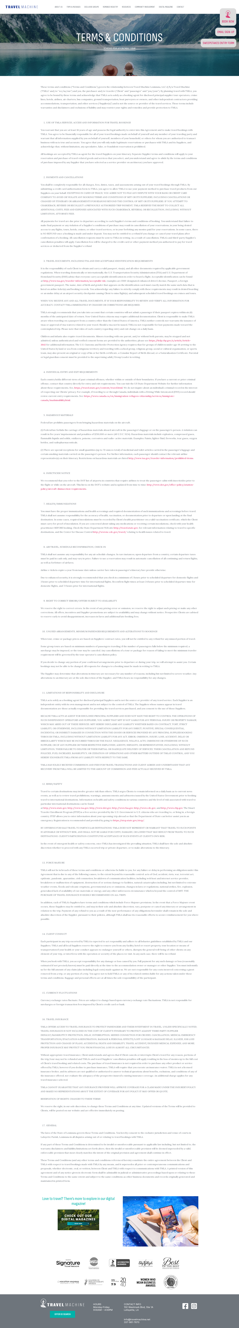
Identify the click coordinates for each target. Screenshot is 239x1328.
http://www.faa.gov (122, 808)
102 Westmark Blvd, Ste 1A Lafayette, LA (138, 1308)
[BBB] (119, 1263)
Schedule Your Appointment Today (120, 48)
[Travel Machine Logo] (22, 7)
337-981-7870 (131, 1322)
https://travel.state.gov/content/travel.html (98, 387)
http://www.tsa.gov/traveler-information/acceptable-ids (74, 280)
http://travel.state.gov (126, 527)
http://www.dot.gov (100, 808)
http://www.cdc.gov (144, 808)
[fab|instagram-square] (194, 1306)
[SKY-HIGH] (145, 1263)
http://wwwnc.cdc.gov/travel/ (110, 532)
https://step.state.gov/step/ (128, 820)
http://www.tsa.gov (78, 808)
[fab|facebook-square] (185, 1306)
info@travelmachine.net (137, 1319)
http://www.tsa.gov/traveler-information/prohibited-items (161, 458)
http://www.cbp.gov (172, 808)
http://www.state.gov (55, 808)
